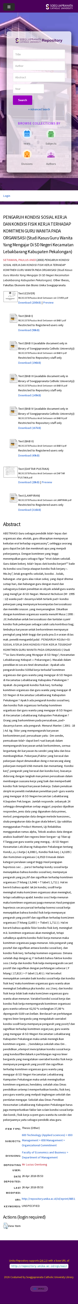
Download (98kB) (29, 330)
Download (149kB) (29, 395)
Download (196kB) (29, 363)
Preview (48, 302)
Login (6, 196)
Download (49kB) (29, 455)
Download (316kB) (29, 510)
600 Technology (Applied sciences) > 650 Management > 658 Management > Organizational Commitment (47, 1140)
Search (22, 100)
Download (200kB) (29, 302)
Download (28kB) (29, 482)
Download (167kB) (29, 428)
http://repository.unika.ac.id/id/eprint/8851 (48, 1199)
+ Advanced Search (39, 109)
